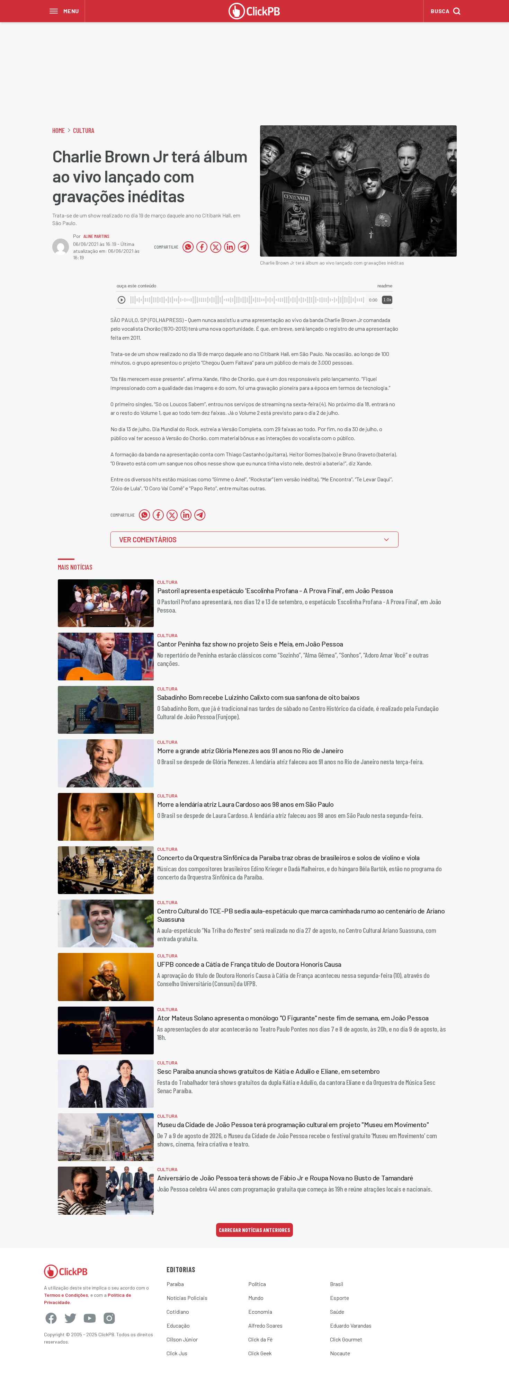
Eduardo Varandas (351, 1325)
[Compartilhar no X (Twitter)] (215, 246)
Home (58, 130)
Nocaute (340, 1353)
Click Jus (177, 1353)
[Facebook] (51, 1318)
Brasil (336, 1284)
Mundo (256, 1297)
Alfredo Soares (265, 1325)
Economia (260, 1311)
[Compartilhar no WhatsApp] (188, 246)
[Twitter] (70, 1318)
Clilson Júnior (182, 1339)
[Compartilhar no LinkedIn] (229, 246)
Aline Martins (96, 236)
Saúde (337, 1311)
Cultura (84, 130)
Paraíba (175, 1284)
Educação (178, 1325)
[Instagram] (109, 1318)
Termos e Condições (66, 1295)
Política (257, 1284)
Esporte (339, 1297)
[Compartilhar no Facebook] (201, 246)
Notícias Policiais (187, 1297)
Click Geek (260, 1353)
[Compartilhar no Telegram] (243, 246)
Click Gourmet (346, 1339)
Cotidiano (178, 1311)
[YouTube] (90, 1318)
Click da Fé (260, 1339)
